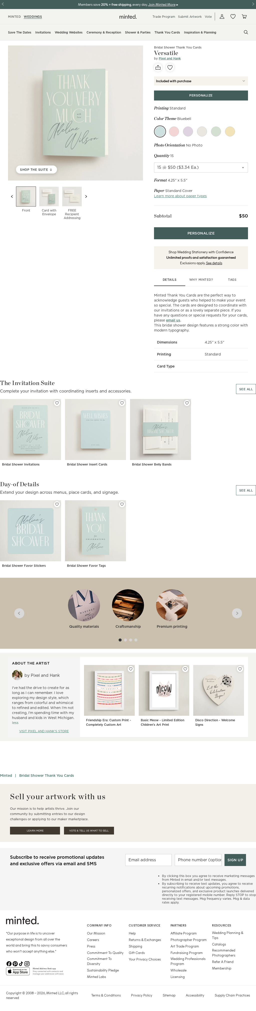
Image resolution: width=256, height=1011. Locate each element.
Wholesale (178, 970)
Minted (6, 776)
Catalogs (219, 944)
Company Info (99, 925)
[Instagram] (27, 963)
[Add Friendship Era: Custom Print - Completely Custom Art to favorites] (131, 669)
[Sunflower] (230, 132)
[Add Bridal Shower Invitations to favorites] (57, 403)
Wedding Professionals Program (188, 961)
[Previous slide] (12, 196)
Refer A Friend (223, 961)
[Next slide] (86, 196)
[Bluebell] (160, 132)
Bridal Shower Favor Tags (86, 566)
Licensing (177, 976)
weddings (33, 16)
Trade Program (163, 16)
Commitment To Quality (105, 952)
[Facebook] (9, 963)
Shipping (135, 946)
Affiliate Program (183, 933)
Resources (221, 925)
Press (91, 946)
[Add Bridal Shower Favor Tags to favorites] (122, 504)
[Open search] (246, 32)
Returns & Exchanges (145, 939)
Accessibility (195, 995)
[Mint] (216, 132)
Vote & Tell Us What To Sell (89, 830)
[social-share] (158, 68)
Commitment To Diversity (99, 961)
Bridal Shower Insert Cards (87, 464)
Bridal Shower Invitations (21, 464)
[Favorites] (233, 16)
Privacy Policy (141, 995)
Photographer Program (188, 939)
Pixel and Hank (170, 58)
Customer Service (144, 925)
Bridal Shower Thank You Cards (178, 47)
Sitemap (169, 995)
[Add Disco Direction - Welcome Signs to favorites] (240, 669)
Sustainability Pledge (103, 970)
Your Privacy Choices (145, 959)
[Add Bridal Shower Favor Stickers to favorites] (57, 504)
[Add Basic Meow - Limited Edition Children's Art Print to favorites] (185, 669)
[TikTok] (21, 963)
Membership (221, 968)
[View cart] (244, 16)
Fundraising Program (186, 952)
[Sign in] (222, 16)
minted (14, 16)
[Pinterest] (15, 963)
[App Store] (18, 973)
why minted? (201, 280)
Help (132, 933)
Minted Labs (96, 976)
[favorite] (170, 68)
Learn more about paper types (180, 196)
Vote (208, 16)
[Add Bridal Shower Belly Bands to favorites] (187, 403)
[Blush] (174, 132)
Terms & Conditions (106, 995)
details (170, 280)
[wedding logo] (128, 16)
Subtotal (163, 215)
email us (173, 320)
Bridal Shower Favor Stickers (24, 566)
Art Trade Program (184, 946)
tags (232, 280)
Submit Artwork (190, 16)
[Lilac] (188, 132)
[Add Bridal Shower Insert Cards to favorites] (122, 403)
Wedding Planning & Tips (227, 935)
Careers (93, 939)
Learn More (35, 830)
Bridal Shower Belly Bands (152, 464)
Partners (178, 925)
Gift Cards (137, 952)
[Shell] (202, 132)
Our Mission (96, 933)
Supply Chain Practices (232, 995)
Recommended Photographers (223, 953)
